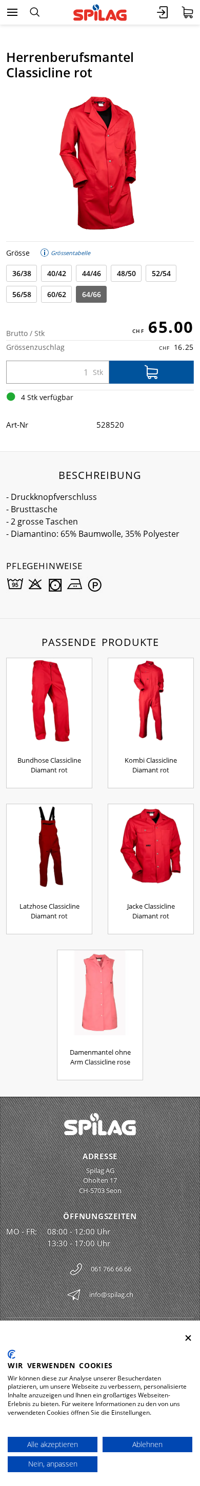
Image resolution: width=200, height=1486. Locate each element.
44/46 (91, 273)
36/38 (21, 273)
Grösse (18, 253)
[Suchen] (34, 12)
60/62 (56, 294)
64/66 (91, 294)
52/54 (161, 273)
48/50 (126, 273)
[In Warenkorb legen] (151, 372)
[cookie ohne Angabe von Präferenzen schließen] (188, 1338)
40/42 (56, 273)
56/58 (21, 294)
